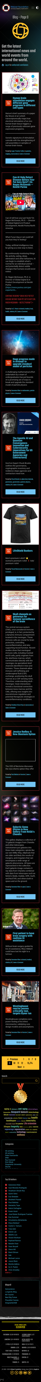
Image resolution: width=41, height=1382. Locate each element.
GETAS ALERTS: (26, 1339)
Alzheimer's (15, 1109)
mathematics (26, 390)
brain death (18, 1115)
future (20, 1118)
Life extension (30, 1123)
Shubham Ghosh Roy (17, 705)
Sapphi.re (36, 1369)
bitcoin (6, 1115)
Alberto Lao (12, 1235)
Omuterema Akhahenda (17, 1220)
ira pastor (19, 1123)
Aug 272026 (8, 103)
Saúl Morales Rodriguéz (17, 1188)
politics (30, 1127)
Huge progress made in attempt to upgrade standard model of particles (24, 363)
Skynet (7, 1167)
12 (22, 1063)
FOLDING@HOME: (7, 1354)
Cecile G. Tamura (15, 1226)
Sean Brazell (13, 1246)
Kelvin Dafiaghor (14, 1208)
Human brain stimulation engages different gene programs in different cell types (24, 103)
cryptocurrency (28, 1115)
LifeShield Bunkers (23, 551)
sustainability (12, 1132)
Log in (7, 65)
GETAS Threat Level (20, 1327)
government (16, 482)
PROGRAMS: (25, 1354)
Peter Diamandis (11, 1155)
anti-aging (22, 1109)
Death (37, 1115)
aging (6, 1109)
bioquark (15, 1112)
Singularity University (13, 1164)
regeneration (19, 1129)
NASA (21, 1127)
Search (36, 1080)
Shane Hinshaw (14, 1238)
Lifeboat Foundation (15, 1369)
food (31, 308)
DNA (7, 1158)
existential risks (8, 1118)
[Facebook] (12, 1373)
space (23, 887)
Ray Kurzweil (10, 1160)
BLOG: (23, 1344)
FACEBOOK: (6, 1334)
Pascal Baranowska (17, 569)
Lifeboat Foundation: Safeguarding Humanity (15, 8)
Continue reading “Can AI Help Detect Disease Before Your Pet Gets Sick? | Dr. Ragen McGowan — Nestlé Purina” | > (20, 299)
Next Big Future (11, 1297)
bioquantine (7, 1112)
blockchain (12, 1115)
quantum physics (25, 482)
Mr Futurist (9, 1295)
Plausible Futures (11, 1300)
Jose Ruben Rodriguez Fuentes (20, 1214)
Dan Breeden (13, 1197)
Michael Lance (14, 1258)
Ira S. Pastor (14, 308)
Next (20, 1067)
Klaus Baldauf (13, 1223)
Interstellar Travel (10, 1124)
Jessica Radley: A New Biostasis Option (24, 733)
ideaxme (23, 1121)
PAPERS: (24, 1357)
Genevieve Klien (15, 390)
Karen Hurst (12, 1211)
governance (8, 482)
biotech (24, 1112)
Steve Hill (12, 1249)
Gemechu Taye (14, 1205)
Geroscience (10, 1289)
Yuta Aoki (12, 1229)
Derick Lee (12, 1232)
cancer (23, 1115)
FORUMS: (14, 1362)
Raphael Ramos (14, 1241)
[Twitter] (16, 1373)
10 (14, 1063)
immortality (31, 1120)
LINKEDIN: (7, 1339)
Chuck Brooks (15, 479)
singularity (34, 1129)
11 (18, 1063)
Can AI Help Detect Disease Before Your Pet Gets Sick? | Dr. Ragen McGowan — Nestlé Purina (23, 182)
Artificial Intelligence (33, 1109)
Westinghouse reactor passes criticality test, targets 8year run (22, 1010)
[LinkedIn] (21, 1373)
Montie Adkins (13, 1264)
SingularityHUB (11, 1303)
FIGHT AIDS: (8, 1351)
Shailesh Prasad (14, 1200)
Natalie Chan (13, 1244)
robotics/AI (13, 311)
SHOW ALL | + (8, 1272)
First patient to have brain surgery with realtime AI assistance (23, 937)
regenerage (9, 1129)
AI (10, 1109)
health (7, 311)
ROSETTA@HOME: (12, 1357)
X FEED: (8, 1344)
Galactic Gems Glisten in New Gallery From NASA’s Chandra (24, 831)
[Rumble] (29, 1373)
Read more (21, 161)
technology (21, 1132)
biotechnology (33, 1112)
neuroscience (15, 154)
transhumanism (31, 1132)
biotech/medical (25, 308)
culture (34, 1115)
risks (31, 1129)
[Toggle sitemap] (32, 7)
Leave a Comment (25, 154)
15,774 (30, 1063)
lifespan (7, 1126)
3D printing (9, 1151)
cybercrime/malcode (27, 479)
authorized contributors (20, 65)
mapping (7, 154)
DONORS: (13, 1347)
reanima (35, 1127)
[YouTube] (25, 1373)
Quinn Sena (12, 1194)
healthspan (11, 1120)
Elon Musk (9, 1162)
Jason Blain (13, 1261)
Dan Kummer (13, 1217)
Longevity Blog (11, 1292)
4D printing (9, 1153)
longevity (15, 1126)
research (27, 1129)
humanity (19, 1121)
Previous (14, 1059)
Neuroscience (25, 1127)
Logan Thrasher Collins (17, 151)
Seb (9, 1255)
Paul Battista (15, 774)
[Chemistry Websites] (20, 1093)
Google (29, 1118)
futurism (26, 569)
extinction (15, 1118)
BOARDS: (24, 1347)
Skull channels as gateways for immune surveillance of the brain (24, 618)
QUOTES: (24, 1362)
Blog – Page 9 (20, 17)
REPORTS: (24, 1351)
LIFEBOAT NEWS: (26, 1334)
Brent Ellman (13, 1252)
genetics (28, 151)
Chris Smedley (13, 1270)
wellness (21, 1135)
